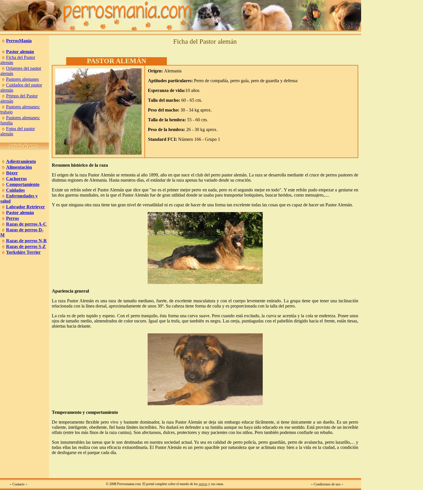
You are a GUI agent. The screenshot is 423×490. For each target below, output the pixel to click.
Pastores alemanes (22, 79)
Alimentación (19, 167)
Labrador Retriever (25, 206)
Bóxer (12, 172)
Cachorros (16, 178)
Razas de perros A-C (26, 224)
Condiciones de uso (327, 484)
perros (203, 484)
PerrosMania (19, 40)
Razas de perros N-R (26, 240)
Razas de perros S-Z (26, 246)
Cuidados (15, 190)
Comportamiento (22, 184)
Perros (12, 218)
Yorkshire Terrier (23, 252)
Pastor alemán (20, 51)
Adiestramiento (21, 161)
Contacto (18, 484)
